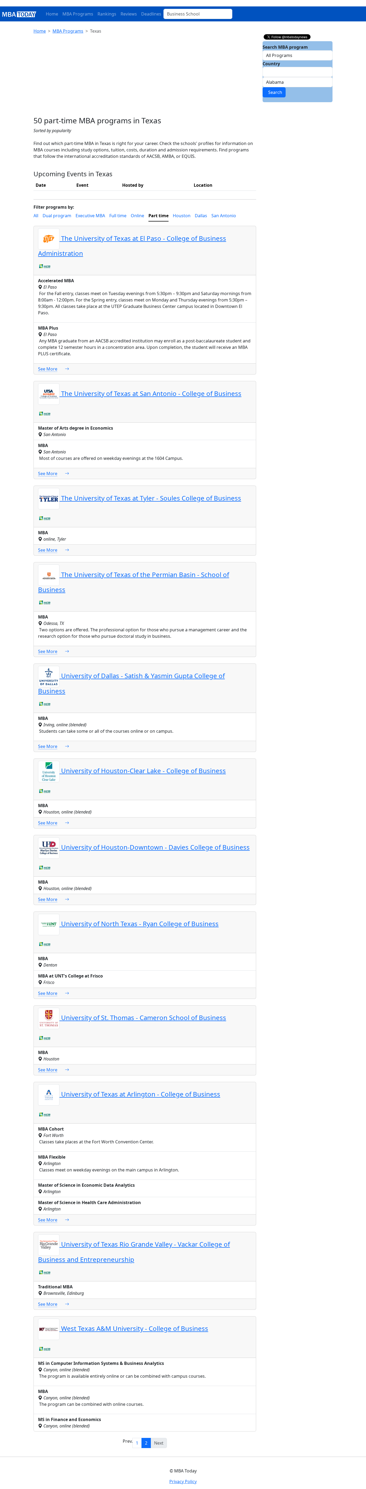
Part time (158, 216)
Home (52, 14)
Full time (117, 216)
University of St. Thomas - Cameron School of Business (142, 1017)
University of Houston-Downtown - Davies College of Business (154, 847)
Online (137, 216)
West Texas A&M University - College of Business (133, 1328)
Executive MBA (90, 216)
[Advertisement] (144, 76)
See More (47, 369)
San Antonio (223, 216)
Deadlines (151, 14)
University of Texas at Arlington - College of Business (139, 1094)
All (35, 216)
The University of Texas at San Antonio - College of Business (150, 393)
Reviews (129, 14)
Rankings (107, 14)
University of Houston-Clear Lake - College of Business (142, 770)
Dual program (57, 216)
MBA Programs (77, 14)
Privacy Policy (183, 1481)
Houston (182, 216)
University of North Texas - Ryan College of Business (139, 923)
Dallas (201, 216)
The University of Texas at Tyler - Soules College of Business (150, 498)
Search (274, 92)
